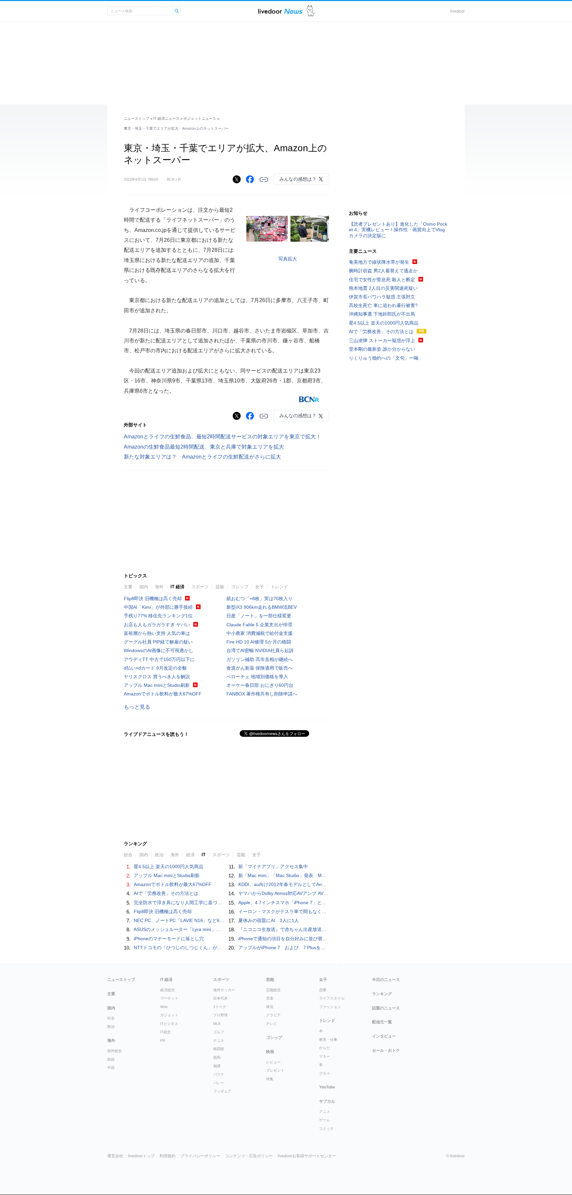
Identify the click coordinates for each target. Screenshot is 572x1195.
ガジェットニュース (199, 118)
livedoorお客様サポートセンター (307, 1156)
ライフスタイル (332, 998)
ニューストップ (136, 118)
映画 (270, 1051)
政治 (111, 1027)
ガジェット (169, 1015)
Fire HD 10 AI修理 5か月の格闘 (258, 641)
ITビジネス (169, 1024)
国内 (143, 586)
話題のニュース (386, 1008)
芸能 (219, 586)
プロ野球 (220, 1015)
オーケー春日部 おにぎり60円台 (259, 685)
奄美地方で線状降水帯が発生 (379, 262)
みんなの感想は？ (297, 179)
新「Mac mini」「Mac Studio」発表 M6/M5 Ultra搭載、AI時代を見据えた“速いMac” (327, 875)
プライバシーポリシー (200, 1156)
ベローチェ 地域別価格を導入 (257, 676)
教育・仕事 (328, 1039)
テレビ (271, 1024)
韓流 (269, 1007)
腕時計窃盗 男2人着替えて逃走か (383, 270)
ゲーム (324, 1120)
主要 (128, 586)
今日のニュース (386, 979)
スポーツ (200, 586)
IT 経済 (177, 586)
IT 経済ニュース (166, 118)
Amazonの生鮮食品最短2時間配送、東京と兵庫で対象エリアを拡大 (204, 447)
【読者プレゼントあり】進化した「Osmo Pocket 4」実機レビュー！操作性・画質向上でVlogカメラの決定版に (398, 229)
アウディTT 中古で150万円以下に (159, 659)
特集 (269, 1079)
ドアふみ (311, 11)
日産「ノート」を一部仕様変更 (258, 615)
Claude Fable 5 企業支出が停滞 (259, 624)
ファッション (330, 1007)
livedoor (457, 11)
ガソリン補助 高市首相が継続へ (259, 659)
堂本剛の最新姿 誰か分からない (382, 349)
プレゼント (275, 1070)
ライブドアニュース (280, 11)
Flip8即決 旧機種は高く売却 (153, 598)
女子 (259, 586)
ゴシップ (239, 586)
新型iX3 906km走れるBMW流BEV (261, 607)
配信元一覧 (382, 1022)
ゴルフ (218, 1032)
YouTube (327, 1087)
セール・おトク (386, 1050)
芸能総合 (273, 990)
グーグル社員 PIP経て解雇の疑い (158, 641)
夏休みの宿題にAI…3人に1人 (268, 920)
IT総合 (165, 1032)
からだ (324, 1048)
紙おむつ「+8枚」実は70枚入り (259, 598)
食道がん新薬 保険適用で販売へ (259, 668)
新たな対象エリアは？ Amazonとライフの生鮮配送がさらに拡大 (202, 457)
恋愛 (322, 990)
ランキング (382, 994)
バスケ (218, 1074)
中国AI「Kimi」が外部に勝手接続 (158, 607)
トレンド (279, 586)
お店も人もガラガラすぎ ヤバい (157, 624)
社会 (111, 1018)
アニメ (324, 1112)
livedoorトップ (141, 1156)
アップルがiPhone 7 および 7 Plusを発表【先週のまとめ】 (302, 947)
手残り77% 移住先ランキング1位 (158, 615)
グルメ (324, 1073)
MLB (216, 1024)
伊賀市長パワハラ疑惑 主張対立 (382, 296)
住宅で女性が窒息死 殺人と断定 (382, 279)
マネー (324, 1056)
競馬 (216, 1057)
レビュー (273, 1062)
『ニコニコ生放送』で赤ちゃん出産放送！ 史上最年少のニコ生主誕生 (312, 929)
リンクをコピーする (263, 179)
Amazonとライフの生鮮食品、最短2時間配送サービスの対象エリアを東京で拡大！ (222, 436)
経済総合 (167, 990)
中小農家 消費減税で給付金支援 (259, 633)
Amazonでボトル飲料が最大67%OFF (163, 693)
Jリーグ (219, 1007)
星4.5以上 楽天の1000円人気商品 (168, 866)
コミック (326, 1128)
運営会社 (115, 1156)
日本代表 (220, 998)
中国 (111, 1068)
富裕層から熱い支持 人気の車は (157, 633)
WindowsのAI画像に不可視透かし (158, 650)
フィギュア (222, 1091)
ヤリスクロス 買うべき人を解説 (157, 676)
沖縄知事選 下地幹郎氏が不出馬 (382, 314)
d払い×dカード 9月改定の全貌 (155, 668)
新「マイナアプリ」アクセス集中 (273, 866)
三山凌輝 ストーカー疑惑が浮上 (382, 340)
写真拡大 (287, 258)
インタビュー (384, 1036)
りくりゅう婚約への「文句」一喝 (383, 358)
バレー (218, 1083)
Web (163, 1007)
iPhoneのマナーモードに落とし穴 (169, 938)
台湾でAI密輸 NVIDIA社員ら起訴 (260, 650)
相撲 (216, 1066)
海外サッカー (224, 990)
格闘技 (218, 1049)
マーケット (169, 998)
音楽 (269, 998)
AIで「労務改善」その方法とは (166, 893)
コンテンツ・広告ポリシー (249, 1156)
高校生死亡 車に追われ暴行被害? (383, 305)
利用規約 (167, 1156)
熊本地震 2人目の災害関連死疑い (383, 288)
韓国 (111, 1059)
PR (162, 1040)
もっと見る (137, 707)
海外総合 (114, 1051)
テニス (218, 1040)
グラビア (273, 1015)
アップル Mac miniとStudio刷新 (157, 685)
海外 (159, 586)
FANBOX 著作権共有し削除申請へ (261, 693)
